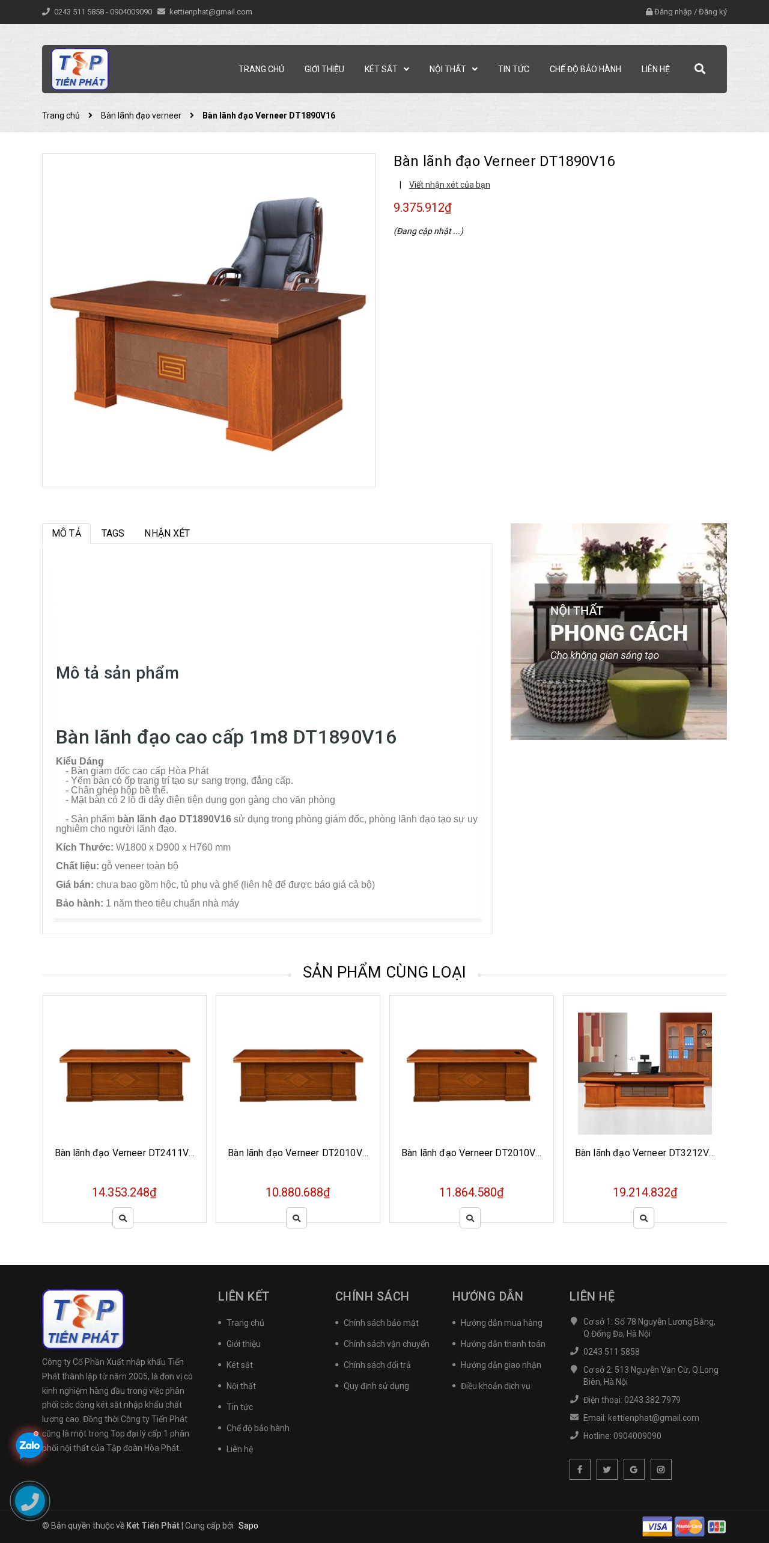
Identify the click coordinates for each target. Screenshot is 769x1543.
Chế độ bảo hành (258, 1428)
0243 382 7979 (652, 1400)
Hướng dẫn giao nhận (501, 1365)
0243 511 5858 (80, 11)
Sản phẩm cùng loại (385, 972)
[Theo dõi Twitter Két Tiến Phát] (607, 1469)
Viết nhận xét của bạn (449, 184)
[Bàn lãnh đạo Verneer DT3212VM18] (645, 1074)
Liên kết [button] (244, 1296)
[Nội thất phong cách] (619, 631)
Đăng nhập (673, 11)
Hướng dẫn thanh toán (503, 1344)
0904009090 (132, 11)
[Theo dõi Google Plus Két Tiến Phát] (634, 1469)
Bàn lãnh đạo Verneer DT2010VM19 (131, 1153)
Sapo (248, 1525)
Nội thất (241, 1386)
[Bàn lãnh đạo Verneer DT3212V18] (471, 1074)
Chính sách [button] (372, 1296)
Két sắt (239, 1365)
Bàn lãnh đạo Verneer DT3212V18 (474, 1153)
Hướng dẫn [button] (488, 1296)
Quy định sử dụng (376, 1386)
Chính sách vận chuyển (387, 1344)
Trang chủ (245, 1323)
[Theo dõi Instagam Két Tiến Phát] (661, 1469)
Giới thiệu (243, 1344)
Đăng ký (713, 11)
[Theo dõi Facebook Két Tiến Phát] (580, 1469)
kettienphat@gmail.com (210, 11)
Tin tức (239, 1407)
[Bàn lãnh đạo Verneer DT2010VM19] (124, 1074)
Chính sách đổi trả (377, 1365)
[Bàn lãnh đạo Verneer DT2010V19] (298, 1074)
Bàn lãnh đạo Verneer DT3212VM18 (652, 1153)
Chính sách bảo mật (381, 1323)
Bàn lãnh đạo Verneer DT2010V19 (300, 1153)
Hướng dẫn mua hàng (502, 1323)
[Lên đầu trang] (745, 1504)
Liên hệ (239, 1449)
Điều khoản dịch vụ (495, 1386)
